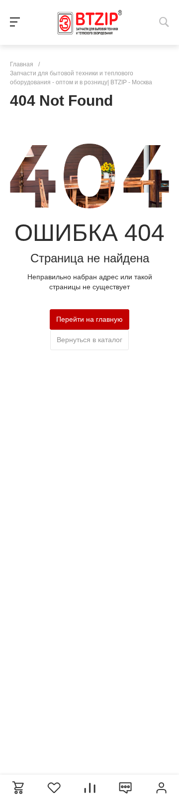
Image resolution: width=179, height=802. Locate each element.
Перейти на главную (89, 319)
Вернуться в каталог (89, 340)
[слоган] (89, 22)
